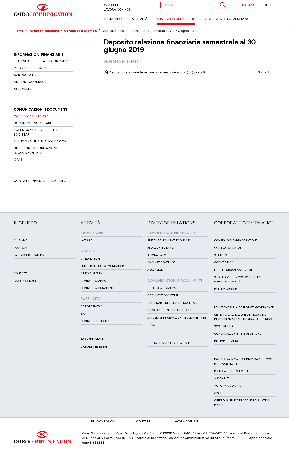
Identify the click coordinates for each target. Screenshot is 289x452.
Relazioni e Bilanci (30, 68)
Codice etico (223, 262)
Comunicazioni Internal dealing (237, 333)
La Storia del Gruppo (29, 255)
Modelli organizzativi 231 (233, 270)
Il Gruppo (113, 19)
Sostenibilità (224, 326)
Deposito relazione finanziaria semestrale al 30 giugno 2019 (157, 72)
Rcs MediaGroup (92, 339)
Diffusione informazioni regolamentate (176, 317)
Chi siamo (21, 240)
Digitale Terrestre (94, 346)
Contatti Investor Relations (40, 180)
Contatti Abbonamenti (97, 288)
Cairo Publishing (92, 273)
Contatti (111, 5)
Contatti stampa (93, 280)
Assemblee (23, 89)
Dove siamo (22, 248)
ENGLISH (266, 5)
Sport (85, 313)
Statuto (220, 255)
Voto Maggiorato (227, 385)
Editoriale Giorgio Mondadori (102, 266)
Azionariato (25, 75)
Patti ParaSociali (227, 289)
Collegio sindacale (228, 248)
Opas (218, 393)
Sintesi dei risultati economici (41, 61)
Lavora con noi (117, 9)
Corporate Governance (228, 19)
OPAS (18, 159)
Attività (140, 19)
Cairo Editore (91, 258)
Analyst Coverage (30, 82)
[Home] (44, 9)
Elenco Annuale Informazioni (41, 141)
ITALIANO (248, 5)
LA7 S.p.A (87, 240)
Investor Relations (176, 19)
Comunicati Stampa (80, 31)
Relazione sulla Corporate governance (244, 307)
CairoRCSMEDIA (91, 306)
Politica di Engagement (231, 371)
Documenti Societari (32, 123)
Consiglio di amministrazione (235, 240)
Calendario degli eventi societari (172, 303)
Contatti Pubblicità (95, 321)
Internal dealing (226, 341)
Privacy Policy (102, 421)
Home (19, 31)
